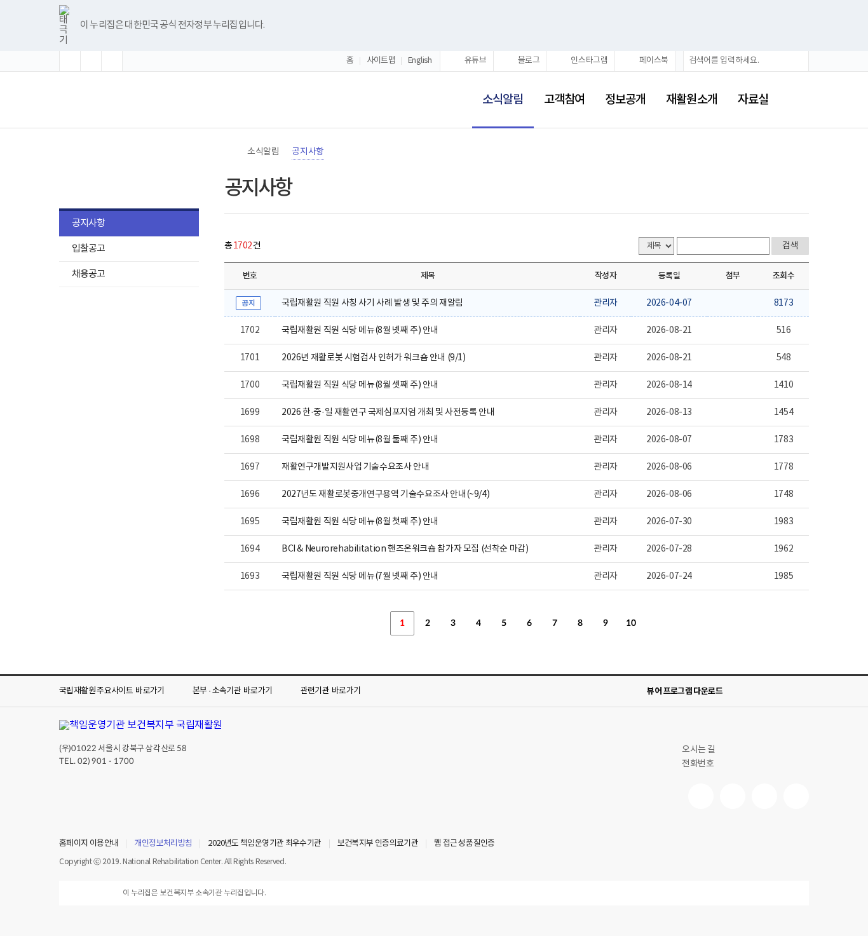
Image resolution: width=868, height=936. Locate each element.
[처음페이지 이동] (351, 623)
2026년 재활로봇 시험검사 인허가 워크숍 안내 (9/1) (373, 358)
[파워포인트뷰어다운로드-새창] (760, 691)
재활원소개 (691, 100)
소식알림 (497, 91)
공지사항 (88, 223)
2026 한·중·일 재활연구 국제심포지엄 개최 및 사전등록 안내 (388, 412)
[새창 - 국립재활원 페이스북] (796, 796)
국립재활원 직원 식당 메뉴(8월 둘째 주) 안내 (359, 440)
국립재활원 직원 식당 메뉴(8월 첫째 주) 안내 (359, 522)
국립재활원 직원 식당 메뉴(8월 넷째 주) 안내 (359, 330)
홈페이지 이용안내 (88, 843)
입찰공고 (88, 248)
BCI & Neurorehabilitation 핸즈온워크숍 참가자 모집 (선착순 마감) (405, 549)
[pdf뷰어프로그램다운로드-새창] (781, 691)
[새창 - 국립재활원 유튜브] (701, 796)
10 (630, 623)
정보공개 (625, 100)
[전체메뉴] (799, 100)
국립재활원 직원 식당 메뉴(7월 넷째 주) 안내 (359, 576)
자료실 (753, 100)
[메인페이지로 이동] (101, 100)
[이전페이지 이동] (377, 623)
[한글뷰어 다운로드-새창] (740, 691)
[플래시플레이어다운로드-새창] (801, 691)
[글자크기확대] (70, 61)
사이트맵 (381, 60)
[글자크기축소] (112, 61)
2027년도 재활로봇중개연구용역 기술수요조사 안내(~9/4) (385, 494)
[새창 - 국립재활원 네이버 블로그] (732, 796)
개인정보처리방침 (163, 843)
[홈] (230, 152)
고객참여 (564, 100)
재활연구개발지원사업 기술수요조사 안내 (355, 467)
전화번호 (698, 764)
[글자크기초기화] (91, 61)
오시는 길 (698, 750)
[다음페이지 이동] (656, 623)
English (420, 60)
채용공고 (88, 274)
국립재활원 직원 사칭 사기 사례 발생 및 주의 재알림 (372, 303)
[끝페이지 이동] (682, 623)
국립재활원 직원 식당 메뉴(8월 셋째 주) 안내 (359, 385)
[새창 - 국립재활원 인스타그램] (764, 796)
